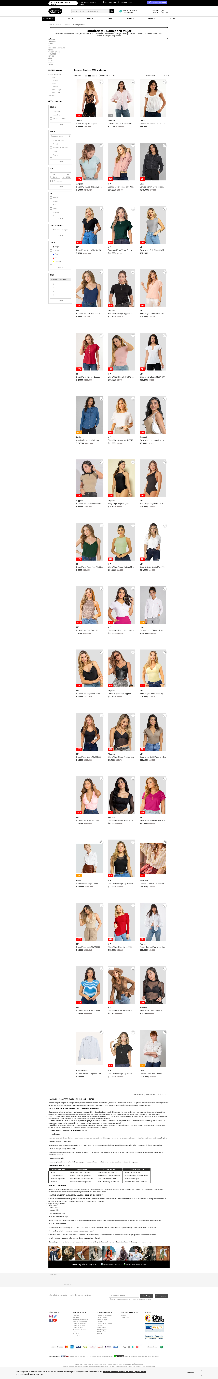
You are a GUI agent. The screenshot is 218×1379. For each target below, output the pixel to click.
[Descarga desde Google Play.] (135, 1264)
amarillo (58, 261)
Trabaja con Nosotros (79, 1330)
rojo (56, 258)
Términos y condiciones (123, 1299)
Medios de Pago (102, 1319)
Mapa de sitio (77, 1336)
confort (55, 208)
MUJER (70, 19)
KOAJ (50, 46)
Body (53, 77)
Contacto (100, 1326)
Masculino (56, 115)
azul (56, 254)
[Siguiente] (169, 76)
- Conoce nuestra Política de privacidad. (119, 1364)
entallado (56, 212)
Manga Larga (56, 90)
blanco (57, 250)
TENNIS (50, 50)
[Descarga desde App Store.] (111, 1264)
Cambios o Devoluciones (104, 1315)
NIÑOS (110, 19)
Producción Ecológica (60, 230)
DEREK (50, 44)
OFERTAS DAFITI (48, 19)
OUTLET (172, 19)
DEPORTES (130, 19)
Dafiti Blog (76, 1315)
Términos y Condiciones (80, 1319)
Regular (55, 197)
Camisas (55, 81)
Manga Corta (56, 93)
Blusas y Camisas (55, 74)
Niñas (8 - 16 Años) (59, 119)
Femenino (51, 96)
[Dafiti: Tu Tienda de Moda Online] (55, 11)
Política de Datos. (137, 1364)
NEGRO (51, 62)
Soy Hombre (161, 1296)
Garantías (100, 1321)
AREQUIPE (52, 42)
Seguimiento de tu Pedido (104, 1323)
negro (57, 247)
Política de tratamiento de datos (141, 1299)
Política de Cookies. (79, 1326)
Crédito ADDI (125, 1317)
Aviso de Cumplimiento (80, 1321)
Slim (54, 205)
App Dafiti (76, 1334)
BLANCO (51, 56)
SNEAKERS (151, 19)
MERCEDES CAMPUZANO (56, 48)
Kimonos (55, 87)
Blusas (54, 84)
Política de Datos (78, 1328)
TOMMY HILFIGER (54, 52)
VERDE (50, 64)
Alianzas (123, 1315)
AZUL (50, 58)
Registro (75, 1332)
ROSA (50, 60)
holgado (55, 201)
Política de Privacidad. (80, 1323)
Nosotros (76, 1317)
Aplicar (60, 124)
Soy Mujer (147, 1296)
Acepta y (131, 1299)
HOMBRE (90, 19)
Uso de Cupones (102, 1317)
